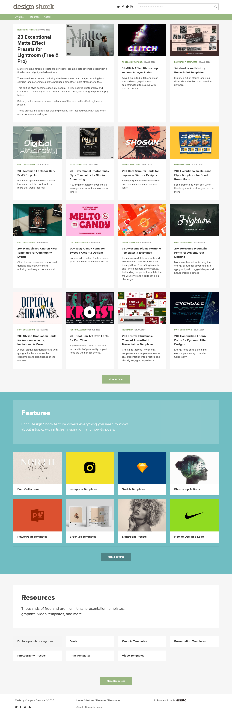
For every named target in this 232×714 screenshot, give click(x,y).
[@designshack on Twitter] (118, 6)
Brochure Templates (83, 537)
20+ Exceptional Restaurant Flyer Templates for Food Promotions (192, 175)
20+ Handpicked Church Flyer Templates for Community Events (37, 253)
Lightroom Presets (27, 30)
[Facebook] (123, 6)
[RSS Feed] (132, 6)
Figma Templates (130, 242)
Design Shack (33, 7)
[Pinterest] (127, 6)
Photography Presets (31, 655)
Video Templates (133, 655)
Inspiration (127, 330)
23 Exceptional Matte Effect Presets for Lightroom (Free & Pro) (38, 49)
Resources (33, 16)
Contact (89, 707)
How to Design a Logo (189, 537)
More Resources (116, 681)
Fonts (73, 641)
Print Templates (80, 655)
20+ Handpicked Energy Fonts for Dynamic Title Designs (190, 340)
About (47, 16)
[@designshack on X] (16, 707)
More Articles (116, 379)
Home (79, 700)
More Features (116, 556)
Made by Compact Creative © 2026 (34, 700)
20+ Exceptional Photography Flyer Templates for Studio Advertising (89, 175)
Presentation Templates (190, 641)
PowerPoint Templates (185, 62)
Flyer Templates (78, 165)
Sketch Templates (133, 489)
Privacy (100, 707)
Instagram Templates (83, 489)
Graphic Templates (134, 641)
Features (101, 700)
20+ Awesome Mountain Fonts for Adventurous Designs (190, 253)
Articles (19, 16)
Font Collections (26, 165)
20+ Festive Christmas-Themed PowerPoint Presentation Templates (137, 340)
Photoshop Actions (132, 62)
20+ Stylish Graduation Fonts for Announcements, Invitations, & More (36, 340)
